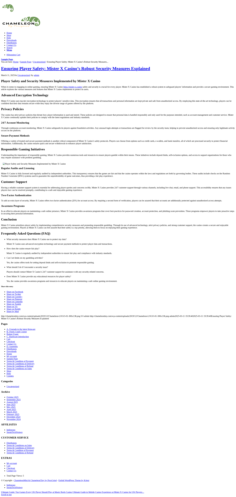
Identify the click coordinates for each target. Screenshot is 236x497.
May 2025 (11, 407)
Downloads (12, 351)
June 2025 (11, 404)
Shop (9, 371)
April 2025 (11, 409)
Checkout (11, 341)
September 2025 (14, 399)
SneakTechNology (15, 432)
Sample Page (7, 59)
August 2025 (12, 402)
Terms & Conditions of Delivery (20, 363)
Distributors (12, 349)
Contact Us (11, 344)
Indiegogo (11, 430)
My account (12, 356)
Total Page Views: (15, 476)
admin (36, 75)
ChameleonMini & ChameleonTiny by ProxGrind (35, 480)
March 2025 (12, 412)
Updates (10, 376)
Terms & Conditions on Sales (19, 368)
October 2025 (12, 397)
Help (9, 373)
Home (15, 62)
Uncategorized (39, 62)
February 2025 (13, 414)
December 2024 (13, 417)
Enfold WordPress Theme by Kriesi (73, 480)
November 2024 (14, 419)
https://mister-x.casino (72, 87)
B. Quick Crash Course (17, 332)
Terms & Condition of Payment (20, 361)
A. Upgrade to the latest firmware (21, 329)
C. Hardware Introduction (18, 336)
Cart (8, 339)
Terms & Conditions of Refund (20, 366)
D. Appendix (12, 346)
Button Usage (12, 334)
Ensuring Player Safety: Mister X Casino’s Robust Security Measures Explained (75, 68)
